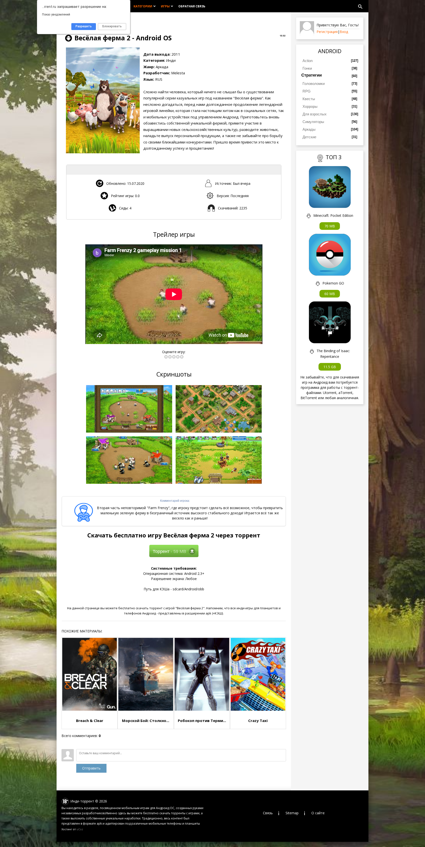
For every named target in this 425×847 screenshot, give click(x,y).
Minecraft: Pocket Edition (333, 215)
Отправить (91, 768)
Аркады (309, 129)
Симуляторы (313, 122)
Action (308, 61)
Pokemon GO (333, 283)
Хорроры (310, 106)
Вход (344, 31)
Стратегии (311, 75)
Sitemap (292, 813)
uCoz (79, 829)
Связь (268, 813)
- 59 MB (169, 551)
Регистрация (327, 31)
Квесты (309, 99)
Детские (309, 137)
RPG (307, 91)
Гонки (307, 68)
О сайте (318, 813)
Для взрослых (315, 114)
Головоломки (314, 83)
